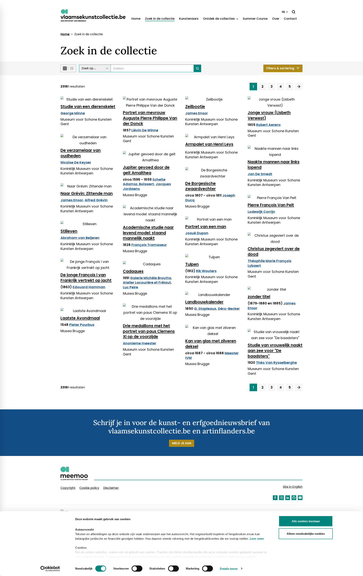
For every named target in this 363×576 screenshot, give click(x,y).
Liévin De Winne (144, 130)
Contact (290, 18)
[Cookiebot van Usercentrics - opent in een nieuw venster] (50, 568)
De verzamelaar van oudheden (80, 153)
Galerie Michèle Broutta (150, 278)
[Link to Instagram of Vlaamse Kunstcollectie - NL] (281, 497)
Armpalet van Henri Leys (209, 144)
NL (283, 12)
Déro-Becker (229, 308)
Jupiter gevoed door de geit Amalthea (146, 170)
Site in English (292, 487)
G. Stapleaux (205, 308)
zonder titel (259, 296)
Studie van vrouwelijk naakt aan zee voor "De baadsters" (275, 350)
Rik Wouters (206, 270)
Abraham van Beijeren (79, 237)
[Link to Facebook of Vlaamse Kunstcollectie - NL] (275, 497)
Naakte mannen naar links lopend (273, 164)
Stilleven (68, 231)
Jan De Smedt (260, 174)
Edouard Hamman (89, 287)
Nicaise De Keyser (75, 162)
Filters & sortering (280, 68)
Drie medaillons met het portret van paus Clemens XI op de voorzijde (149, 331)
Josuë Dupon (196, 233)
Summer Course (255, 18)
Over (275, 18)
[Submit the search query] (197, 68)
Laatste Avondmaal (80, 318)
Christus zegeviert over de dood (274, 251)
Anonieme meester (139, 343)
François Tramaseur (149, 244)
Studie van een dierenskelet (87, 106)
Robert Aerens (268, 124)
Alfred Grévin (96, 200)
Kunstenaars (189, 18)
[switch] (137, 568)
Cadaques (133, 271)
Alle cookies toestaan (306, 521)
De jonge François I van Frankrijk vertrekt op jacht (86, 277)
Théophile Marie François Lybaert (269, 263)
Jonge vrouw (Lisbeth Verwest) (269, 115)
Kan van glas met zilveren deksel (210, 343)
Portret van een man (205, 226)
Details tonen (228, 568)
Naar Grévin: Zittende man (86, 193)
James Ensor (196, 113)
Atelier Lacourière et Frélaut (147, 282)
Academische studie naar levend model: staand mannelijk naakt (148, 233)
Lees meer (257, 538)
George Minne (72, 113)
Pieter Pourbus (81, 324)
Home (135, 18)
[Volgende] (298, 86)
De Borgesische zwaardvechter (200, 186)
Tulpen (192, 264)
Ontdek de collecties (219, 18)
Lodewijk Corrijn (261, 211)
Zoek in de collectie (160, 18)
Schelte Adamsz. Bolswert (144, 182)
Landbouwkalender (204, 302)
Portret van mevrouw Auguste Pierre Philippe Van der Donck (150, 118)
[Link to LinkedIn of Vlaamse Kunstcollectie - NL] (287, 497)
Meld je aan (181, 443)
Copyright (67, 488)
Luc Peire (130, 287)
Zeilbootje (195, 106)
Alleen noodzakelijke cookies (306, 533)
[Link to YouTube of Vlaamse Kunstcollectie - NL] (300, 497)
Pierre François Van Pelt (271, 205)
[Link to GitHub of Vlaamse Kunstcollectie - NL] (294, 497)
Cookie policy (89, 488)
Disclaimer (111, 488)
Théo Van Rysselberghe (276, 362)
